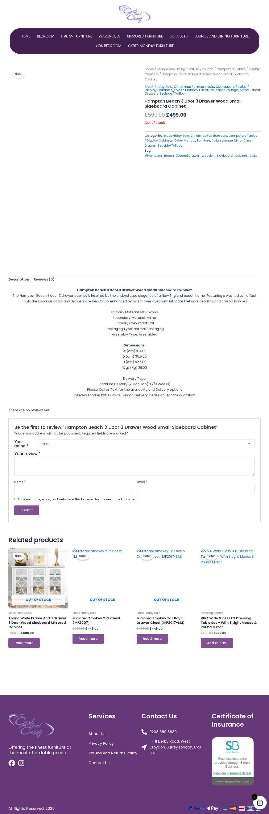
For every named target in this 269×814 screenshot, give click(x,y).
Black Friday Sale (158, 86)
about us (96, 733)
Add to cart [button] (217, 642)
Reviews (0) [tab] (44, 279)
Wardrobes (109, 36)
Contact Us (99, 762)
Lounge (208, 69)
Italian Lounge (226, 90)
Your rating (21, 444)
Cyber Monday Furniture (151, 45)
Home (25, 36)
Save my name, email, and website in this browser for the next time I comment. (78, 499)
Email (142, 482)
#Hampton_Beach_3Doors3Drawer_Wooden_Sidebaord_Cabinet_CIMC (201, 156)
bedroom (45, 36)
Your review (27, 454)
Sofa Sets (179, 36)
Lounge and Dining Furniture (221, 36)
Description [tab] (18, 279)
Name (20, 482)
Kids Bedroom (108, 45)
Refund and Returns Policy (112, 753)
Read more (24, 642)
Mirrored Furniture (145, 36)
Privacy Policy (101, 743)
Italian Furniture (76, 36)
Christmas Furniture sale (194, 86)
